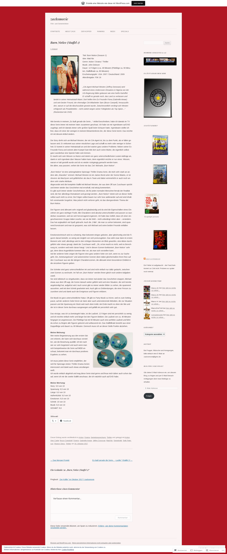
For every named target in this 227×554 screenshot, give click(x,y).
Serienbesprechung (98, 437)
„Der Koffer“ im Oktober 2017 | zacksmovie (76, 479)
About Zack (70, 31)
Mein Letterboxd (153, 259)
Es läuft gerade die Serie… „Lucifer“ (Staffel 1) (112, 460)
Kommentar (123, 517)
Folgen (149, 396)
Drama (87, 437)
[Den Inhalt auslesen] (145, 259)
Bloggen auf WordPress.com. (60, 543)
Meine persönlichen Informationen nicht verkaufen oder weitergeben (96, 543)
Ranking (101, 31)
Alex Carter (54, 441)
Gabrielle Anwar (86, 441)
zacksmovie (59, 19)
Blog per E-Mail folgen (153, 366)
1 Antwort (53, 49)
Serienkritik (118, 441)
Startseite (55, 31)
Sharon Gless (59, 444)
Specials (125, 31)
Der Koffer (86, 31)
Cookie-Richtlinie (68, 550)
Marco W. (155, 288)
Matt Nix (109, 441)
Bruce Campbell (66, 441)
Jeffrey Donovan (99, 441)
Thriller (109, 437)
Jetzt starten (138, 3)
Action (81, 437)
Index (112, 31)
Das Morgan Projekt (59, 460)
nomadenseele (157, 315)
